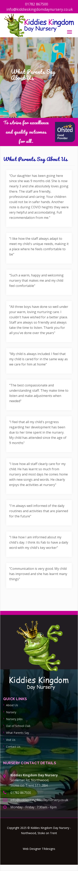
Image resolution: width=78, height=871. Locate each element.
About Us (12, 705)
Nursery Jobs (14, 719)
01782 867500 (36, 4)
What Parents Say (17, 733)
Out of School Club (18, 726)
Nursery (11, 712)
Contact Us (13, 746)
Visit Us (10, 740)
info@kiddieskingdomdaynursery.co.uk (39, 9)
